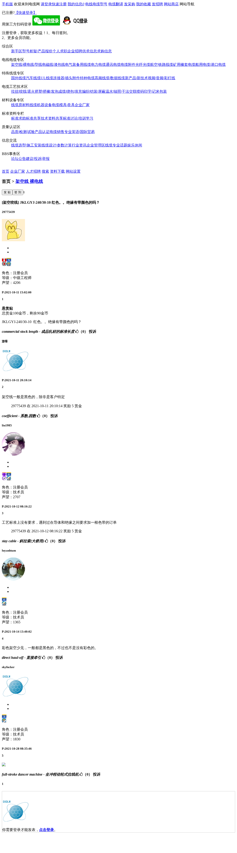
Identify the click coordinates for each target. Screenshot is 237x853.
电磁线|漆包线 (53, 65)
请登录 (46, 4)
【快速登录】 (26, 13)
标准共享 (33, 118)
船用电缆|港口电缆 (210, 65)
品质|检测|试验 (23, 132)
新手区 (16, 51)
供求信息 (89, 51)
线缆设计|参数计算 (56, 145)
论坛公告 (18, 159)
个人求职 (60, 51)
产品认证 (42, 132)
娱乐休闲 (134, 145)
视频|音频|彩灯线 (161, 78)
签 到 (17, 192)
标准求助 (18, 118)
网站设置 (73, 171)
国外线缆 (18, 78)
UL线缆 (47, 78)
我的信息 (76, 4)
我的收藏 (143, 4)
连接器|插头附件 (66, 78)
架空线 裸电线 (29, 181)
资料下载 (57, 171)
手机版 (7, 4)
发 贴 (7, 192)
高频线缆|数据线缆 (110, 78)
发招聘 (157, 4)
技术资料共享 (52, 118)
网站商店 (171, 4)
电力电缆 (98, 65)
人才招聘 (33, 171)
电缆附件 (128, 65)
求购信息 (104, 51)
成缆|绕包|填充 (70, 91)
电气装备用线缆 (78, 65)
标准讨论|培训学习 (78, 118)
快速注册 (59, 4)
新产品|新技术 (136, 78)
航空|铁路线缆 (161, 65)
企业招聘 (74, 51)
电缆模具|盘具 (63, 105)
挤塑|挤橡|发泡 (46, 91)
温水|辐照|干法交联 (121, 91)
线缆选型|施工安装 (26, 145)
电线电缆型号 (96, 4)
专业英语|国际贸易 (79, 132)
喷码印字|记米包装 (152, 91)
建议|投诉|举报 (38, 159)
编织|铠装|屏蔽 (94, 91)
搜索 (45, 171)
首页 (5, 171)
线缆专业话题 (116, 145)
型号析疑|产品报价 (37, 51)
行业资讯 (79, 145)
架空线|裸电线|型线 (26, 65)
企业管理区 (96, 145)
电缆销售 (57, 132)
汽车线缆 (33, 78)
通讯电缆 (113, 65)
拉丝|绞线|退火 (23, 91)
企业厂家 (82, 105)
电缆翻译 (115, 4)
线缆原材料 (20, 105)
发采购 (129, 4)
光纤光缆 (142, 65)
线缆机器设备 (41, 105)
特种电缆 (87, 78)
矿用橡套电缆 (184, 65)
